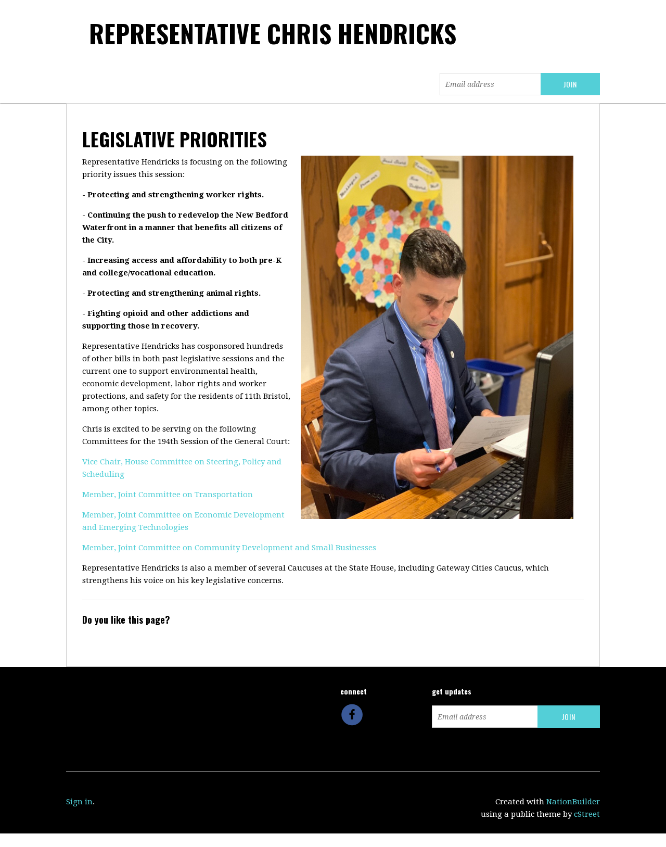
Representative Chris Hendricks (272, 33)
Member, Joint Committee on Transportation (167, 494)
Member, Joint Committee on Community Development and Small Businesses (229, 547)
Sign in (79, 801)
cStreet (587, 814)
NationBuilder (573, 801)
